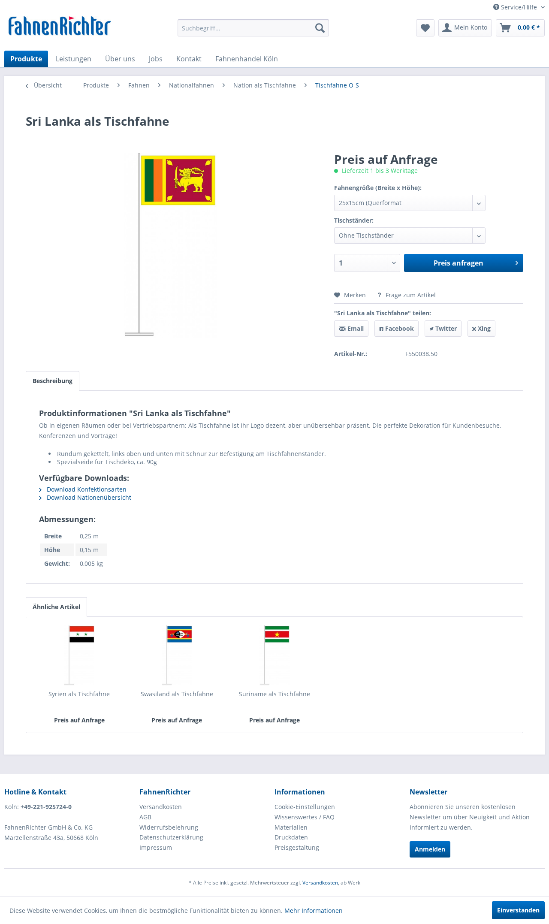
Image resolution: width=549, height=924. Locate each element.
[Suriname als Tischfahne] (274, 655)
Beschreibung (52, 381)
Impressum (155, 847)
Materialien (291, 827)
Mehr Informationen (313, 910)
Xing (483, 328)
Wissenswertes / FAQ (304, 817)
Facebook (398, 328)
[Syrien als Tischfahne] (79, 655)
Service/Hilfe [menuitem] (519, 7)
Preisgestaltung (296, 847)
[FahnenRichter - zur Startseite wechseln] (60, 27)
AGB (145, 817)
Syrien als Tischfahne (79, 694)
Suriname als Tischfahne (274, 694)
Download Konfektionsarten (86, 489)
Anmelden (430, 849)
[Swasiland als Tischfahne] (177, 655)
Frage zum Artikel (410, 295)
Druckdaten (291, 837)
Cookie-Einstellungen (304, 807)
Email (355, 328)
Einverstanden (518, 910)
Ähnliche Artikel (56, 607)
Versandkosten (160, 807)
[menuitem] (253, 27)
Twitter (445, 328)
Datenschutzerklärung (171, 837)
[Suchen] (320, 27)
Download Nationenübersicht (88, 497)
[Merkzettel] (425, 27)
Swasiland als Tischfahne (177, 694)
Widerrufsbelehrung (168, 827)
